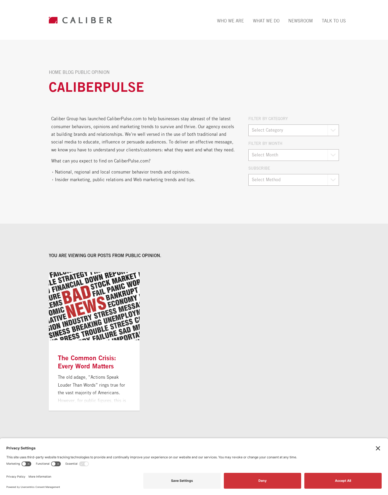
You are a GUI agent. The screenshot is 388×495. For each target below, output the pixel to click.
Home (55, 72)
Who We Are (230, 20)
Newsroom (300, 20)
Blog (68, 72)
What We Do (266, 20)
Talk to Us (334, 20)
